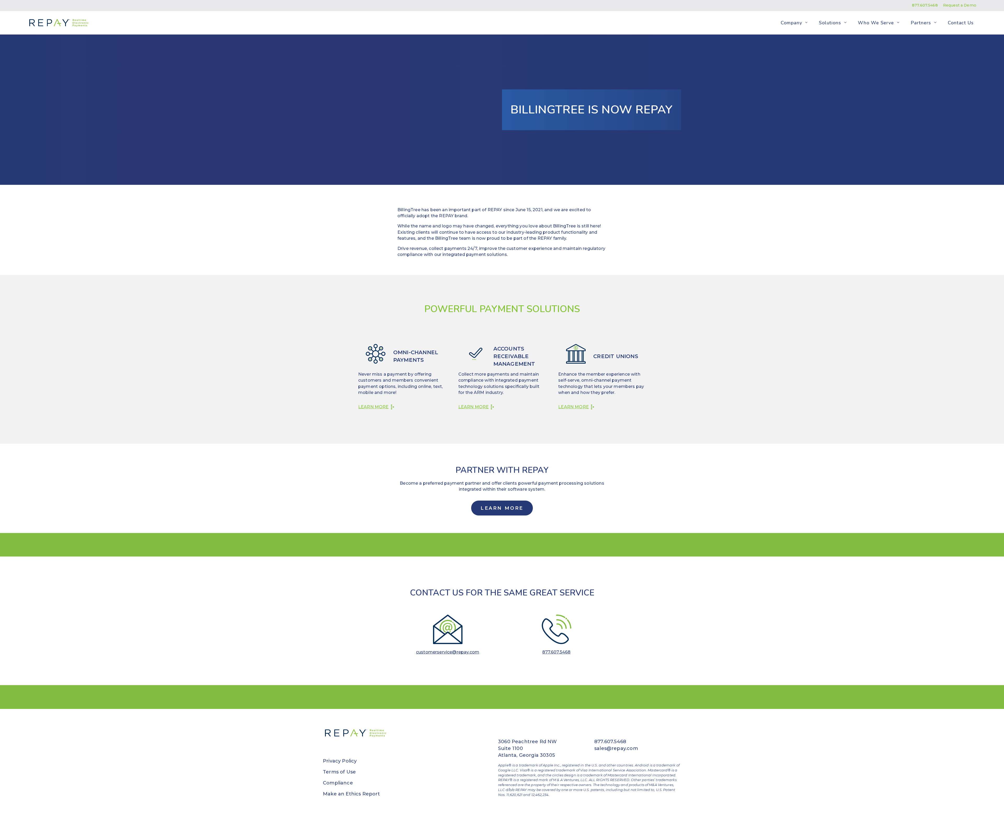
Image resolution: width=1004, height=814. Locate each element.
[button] (806, 22)
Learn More (373, 406)
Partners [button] (921, 22)
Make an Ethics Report (351, 794)
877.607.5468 (925, 5)
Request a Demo (959, 5)
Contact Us (961, 22)
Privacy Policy (340, 761)
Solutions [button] (830, 22)
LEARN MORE (502, 508)
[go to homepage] (57, 23)
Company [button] (791, 22)
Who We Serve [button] (876, 22)
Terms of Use (339, 772)
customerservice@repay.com (447, 652)
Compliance (338, 783)
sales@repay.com (616, 748)
